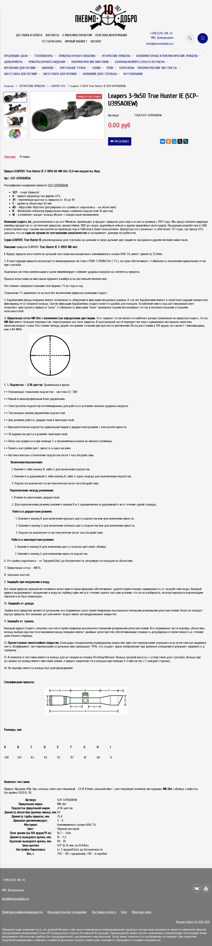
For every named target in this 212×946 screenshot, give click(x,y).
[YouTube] (206, 888)
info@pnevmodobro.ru (159, 44)
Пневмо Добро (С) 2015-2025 (193, 922)
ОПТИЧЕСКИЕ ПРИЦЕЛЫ (32, 86)
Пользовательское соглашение (67, 912)
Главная (9, 86)
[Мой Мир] (174, 141)
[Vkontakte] (197, 888)
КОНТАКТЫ (52, 35)
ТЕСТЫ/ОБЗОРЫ (51, 41)
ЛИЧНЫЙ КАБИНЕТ (76, 41)
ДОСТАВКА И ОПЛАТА (29, 35)
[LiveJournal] (185, 141)
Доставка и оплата (104, 912)
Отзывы (25, 157)
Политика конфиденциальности (22, 912)
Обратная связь (142, 912)
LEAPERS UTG (58, 86)
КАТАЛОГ (96, 41)
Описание (10, 157)
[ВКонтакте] (162, 141)
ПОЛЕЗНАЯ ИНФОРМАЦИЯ (111, 35)
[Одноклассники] (168, 141)
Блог (124, 912)
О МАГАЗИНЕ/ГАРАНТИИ (77, 35)
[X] (179, 141)
